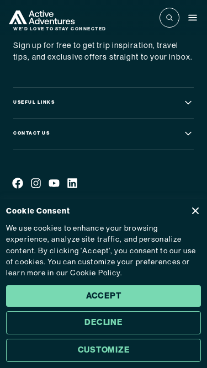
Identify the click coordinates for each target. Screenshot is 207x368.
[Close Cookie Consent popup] (195, 210)
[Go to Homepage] (42, 17)
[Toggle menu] (192, 17)
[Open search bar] (169, 18)
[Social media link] (18, 185)
